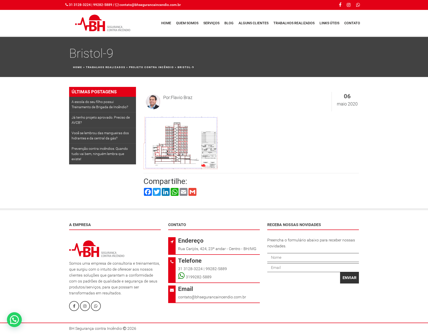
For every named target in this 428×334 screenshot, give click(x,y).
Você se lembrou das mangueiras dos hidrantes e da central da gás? (100, 135)
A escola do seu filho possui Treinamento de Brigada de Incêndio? (100, 104)
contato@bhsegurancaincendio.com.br (150, 5)
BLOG (229, 23)
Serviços (211, 23)
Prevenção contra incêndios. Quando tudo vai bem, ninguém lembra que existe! (100, 154)
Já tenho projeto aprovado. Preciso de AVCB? (101, 120)
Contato (352, 23)
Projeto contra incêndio (151, 67)
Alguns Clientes (253, 23)
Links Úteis (329, 23)
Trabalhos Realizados (294, 23)
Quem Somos (187, 23)
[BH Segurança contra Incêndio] (102, 23)
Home (166, 23)
